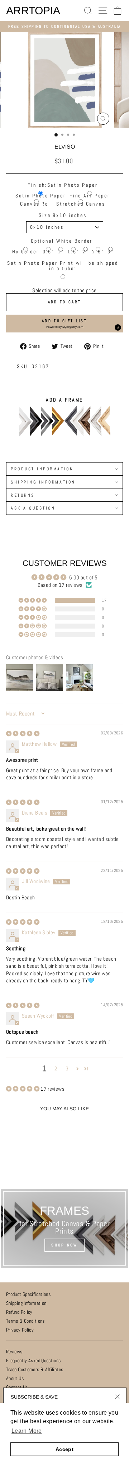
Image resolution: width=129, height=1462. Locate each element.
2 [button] (55, 1068)
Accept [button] (64, 1449)
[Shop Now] (64, 1229)
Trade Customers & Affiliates (34, 1370)
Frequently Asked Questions (33, 1361)
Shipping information (43, 482)
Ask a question (33, 508)
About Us (15, 1378)
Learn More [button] (26, 1431)
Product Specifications (28, 1294)
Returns (23, 495)
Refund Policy (19, 1312)
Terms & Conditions (25, 1321)
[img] (22, 733)
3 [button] (67, 1068)
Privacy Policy (20, 1330)
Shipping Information (26, 1303)
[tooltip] (118, 327)
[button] (64, 323)
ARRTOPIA (33, 10)
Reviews (14, 1352)
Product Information (42, 468)
